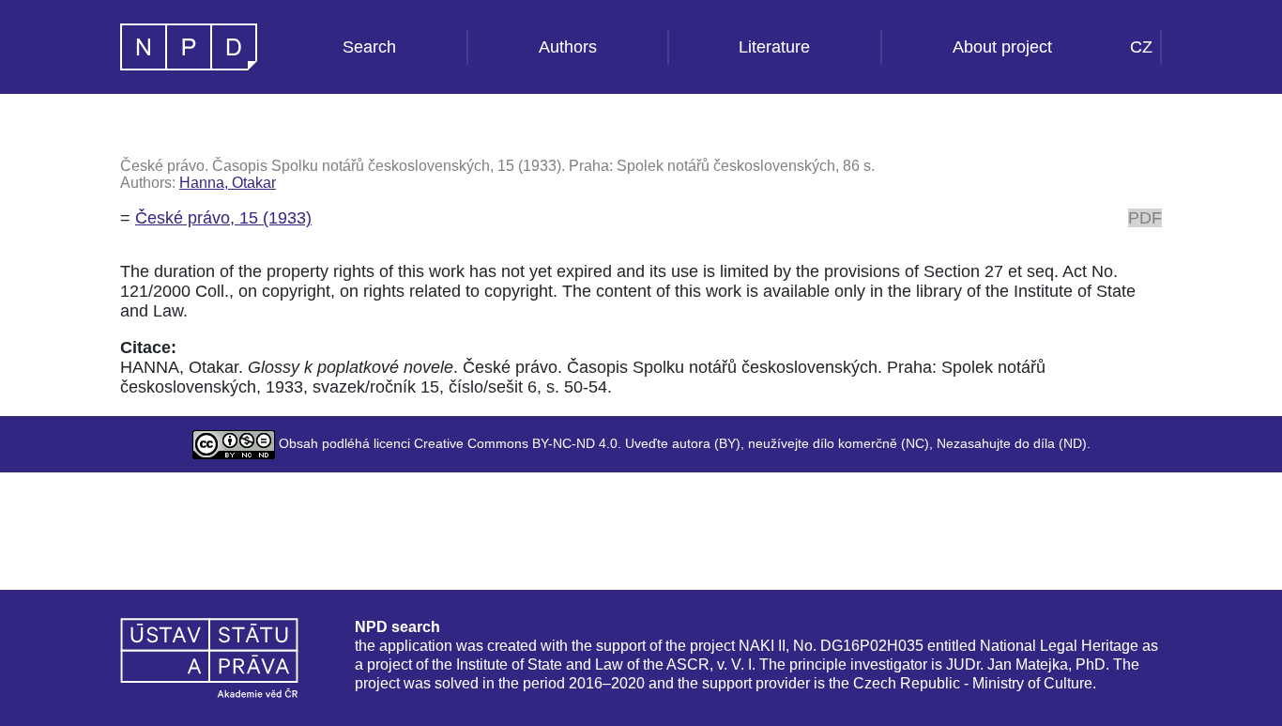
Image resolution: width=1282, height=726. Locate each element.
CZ (1141, 47)
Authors (568, 47)
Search (369, 47)
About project (1002, 47)
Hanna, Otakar (227, 183)
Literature (774, 47)
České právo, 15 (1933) (223, 218)
